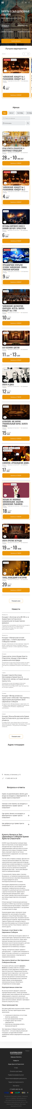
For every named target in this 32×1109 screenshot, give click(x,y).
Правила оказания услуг (16, 1075)
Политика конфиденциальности (16, 1078)
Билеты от (16, 95)
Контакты (16, 1086)
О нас (16, 1068)
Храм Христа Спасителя (16, 1064)
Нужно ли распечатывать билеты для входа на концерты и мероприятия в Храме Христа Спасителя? (15, 796)
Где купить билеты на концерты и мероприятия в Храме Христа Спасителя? (13, 815)
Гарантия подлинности (16, 1082)
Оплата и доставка (16, 1071)
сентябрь (20, 113)
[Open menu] (2, 3)
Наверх (27, 1051)
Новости (16, 1060)
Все (4, 113)
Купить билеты (16, 41)
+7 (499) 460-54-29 (11, 778)
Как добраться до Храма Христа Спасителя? (13, 824)
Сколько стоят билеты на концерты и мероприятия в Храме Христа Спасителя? (14, 805)
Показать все (16, 601)
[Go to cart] (29, 2)
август (11, 113)
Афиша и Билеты (16, 1057)
